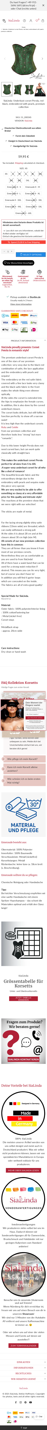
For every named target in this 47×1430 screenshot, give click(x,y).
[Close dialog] (45, 701)
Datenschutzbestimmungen (36, 722)
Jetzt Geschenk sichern (35, 717)
